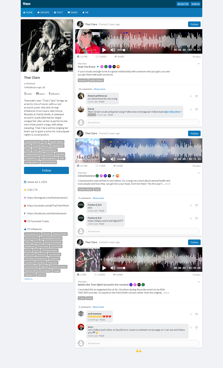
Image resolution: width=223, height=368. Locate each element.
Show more (99, 89)
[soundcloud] (118, 66)
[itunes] (102, 66)
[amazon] (110, 66)
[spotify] (106, 66)
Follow (46, 170)
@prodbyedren (172, 111)
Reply (101, 101)
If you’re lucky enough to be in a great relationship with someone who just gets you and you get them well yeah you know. (124, 73)
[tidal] (114, 66)
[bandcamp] (97, 66)
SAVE (102, 166)
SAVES (103, 56)
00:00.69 (91, 115)
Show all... (28, 279)
